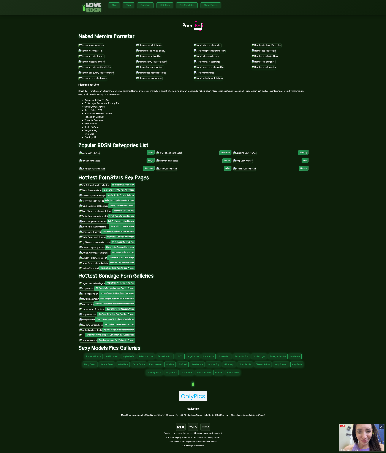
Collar (227, 168)
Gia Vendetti (224, 356)
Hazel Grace (197, 364)
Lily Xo (180, 356)
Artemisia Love (146, 356)
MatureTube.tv (210, 5)
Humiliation (225, 152)
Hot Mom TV (222, 415)
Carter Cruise (139, 364)
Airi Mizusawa (112, 356)
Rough (150, 160)
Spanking (303, 152)
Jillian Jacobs (245, 364)
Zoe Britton (187, 372)
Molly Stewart (281, 364)
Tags (128, 5)
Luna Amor (208, 356)
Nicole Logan (259, 356)
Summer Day (213, 364)
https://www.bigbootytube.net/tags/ (247, 415)
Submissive (149, 168)
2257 (182, 415)
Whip (305, 160)
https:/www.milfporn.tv (154, 415)
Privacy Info (172, 415)
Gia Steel (183, 364)
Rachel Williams (93, 356)
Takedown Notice (194, 415)
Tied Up (227, 160)
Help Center (209, 415)
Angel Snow (193, 356)
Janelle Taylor (107, 364)
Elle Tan (218, 372)
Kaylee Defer (128, 356)
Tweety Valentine (278, 356)
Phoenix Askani (263, 364)
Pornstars (145, 5)
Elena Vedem (155, 364)
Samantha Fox (241, 356)
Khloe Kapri (229, 364)
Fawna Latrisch (165, 356)
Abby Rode (297, 364)
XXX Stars (165, 5)
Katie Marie (123, 364)
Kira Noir (170, 364)
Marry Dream (90, 364)
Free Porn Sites (187, 5)
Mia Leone (295, 356)
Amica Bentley (204, 372)
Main (114, 5)
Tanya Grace (171, 372)
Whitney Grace (154, 372)
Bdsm (151, 152)
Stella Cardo (233, 372)
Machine (303, 168)
